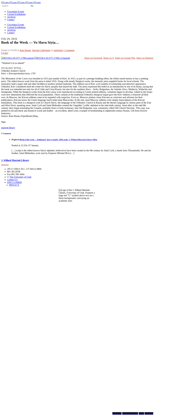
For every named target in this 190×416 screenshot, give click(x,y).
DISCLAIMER (14, 182)
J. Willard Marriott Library (15, 160)
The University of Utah (20, 177)
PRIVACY (14, 185)
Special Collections (41, 50)
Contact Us (12, 179)
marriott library (8, 127)
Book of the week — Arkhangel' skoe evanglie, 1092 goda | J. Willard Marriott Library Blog (58, 139)
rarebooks (58, 50)
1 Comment (68, 50)
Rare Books (25, 50)
